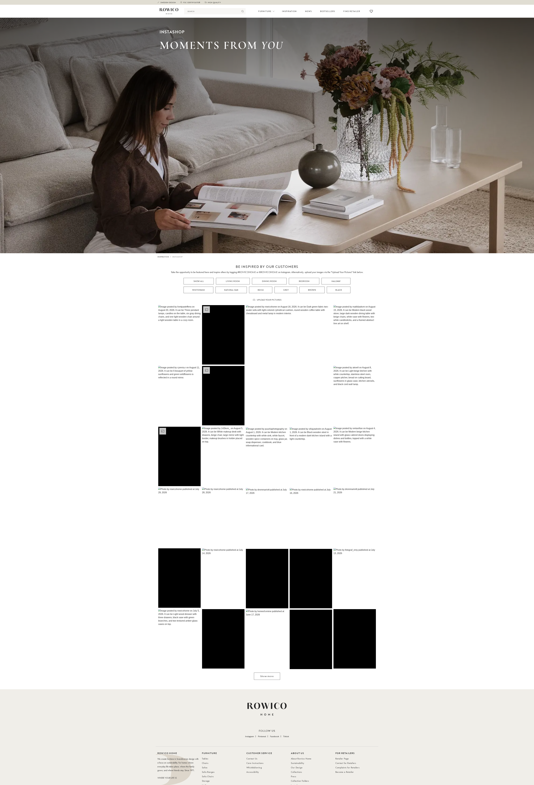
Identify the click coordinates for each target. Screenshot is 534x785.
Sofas (204, 767)
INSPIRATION (163, 256)
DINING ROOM (269, 281)
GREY (286, 289)
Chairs (205, 763)
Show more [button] (267, 676)
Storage (206, 780)
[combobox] (211, 11)
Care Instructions (255, 763)
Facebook (274, 736)
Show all (199, 281)
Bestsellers (327, 11)
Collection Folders (300, 780)
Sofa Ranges (208, 772)
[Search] (242, 11)
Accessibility (252, 772)
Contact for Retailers (345, 763)
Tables (205, 758)
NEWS (308, 11)
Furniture (264, 11)
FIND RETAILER (351, 11)
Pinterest (262, 736)
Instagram (249, 736)
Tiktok (286, 736)
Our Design (297, 767)
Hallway (336, 281)
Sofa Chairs (208, 776)
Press (293, 776)
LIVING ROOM (233, 281)
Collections (296, 772)
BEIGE (261, 289)
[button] (179, 334)
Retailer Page (342, 758)
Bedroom (304, 281)
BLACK (338, 289)
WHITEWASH (198, 289)
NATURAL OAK (231, 289)
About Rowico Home (301, 758)
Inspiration (289, 11)
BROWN (312, 289)
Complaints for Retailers (347, 767)
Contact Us (251, 758)
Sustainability (297, 763)
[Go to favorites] (371, 11)
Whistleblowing (254, 767)
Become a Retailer (344, 772)
